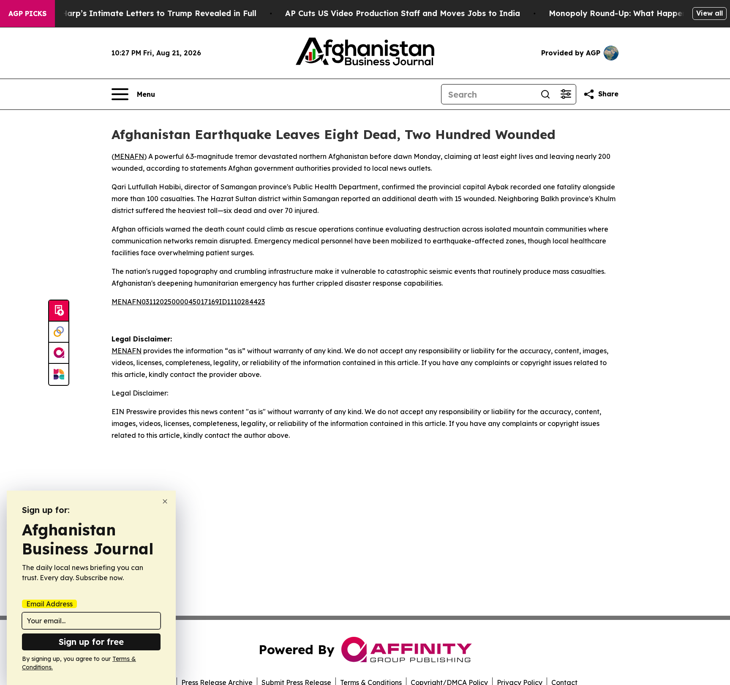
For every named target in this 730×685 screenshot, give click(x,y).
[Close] (165, 501)
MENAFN (129, 156)
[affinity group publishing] (58, 353)
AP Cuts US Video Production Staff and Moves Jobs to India (402, 13)
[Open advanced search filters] (566, 94)
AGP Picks (27, 13)
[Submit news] (58, 311)
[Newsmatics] (58, 374)
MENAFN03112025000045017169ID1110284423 (188, 301)
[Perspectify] (58, 332)
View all (709, 13)
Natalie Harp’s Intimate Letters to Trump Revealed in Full (143, 13)
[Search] (545, 94)
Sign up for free (91, 641)
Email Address (49, 604)
